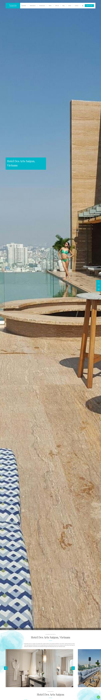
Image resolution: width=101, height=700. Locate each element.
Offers (50, 5)
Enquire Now (89, 5)
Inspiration (23, 5)
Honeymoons (42, 5)
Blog (64, 5)
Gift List (57, 5)
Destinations (33, 5)
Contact (76, 5)
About (69, 5)
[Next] (73, 668)
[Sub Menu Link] (27, 5)
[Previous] (5, 668)
